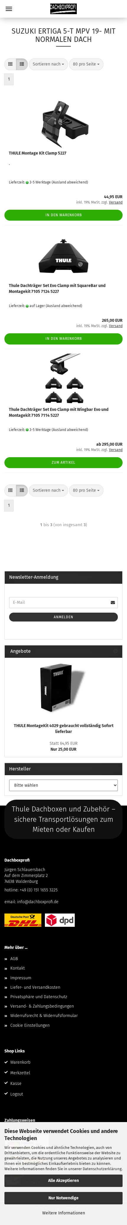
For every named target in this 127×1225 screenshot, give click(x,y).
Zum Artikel (63, 462)
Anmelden (63, 617)
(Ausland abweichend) (70, 182)
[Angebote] (115, 651)
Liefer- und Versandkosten (35, 987)
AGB (14, 958)
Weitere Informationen (63, 1213)
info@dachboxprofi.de (37, 901)
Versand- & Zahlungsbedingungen (42, 1006)
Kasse (16, 1083)
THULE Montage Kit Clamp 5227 (37, 153)
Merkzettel (20, 1072)
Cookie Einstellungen (30, 1025)
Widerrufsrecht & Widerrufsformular (44, 1015)
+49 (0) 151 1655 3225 (39, 890)
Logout (16, 1094)
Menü (9, 9)
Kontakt (17, 968)
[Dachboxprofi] (63, 9)
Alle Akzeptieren (63, 1180)
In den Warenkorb (63, 215)
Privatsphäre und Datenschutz (38, 996)
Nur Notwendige (63, 1198)
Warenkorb (20, 1062)
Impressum (20, 977)
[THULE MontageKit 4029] (63, 688)
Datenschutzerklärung (102, 1169)
